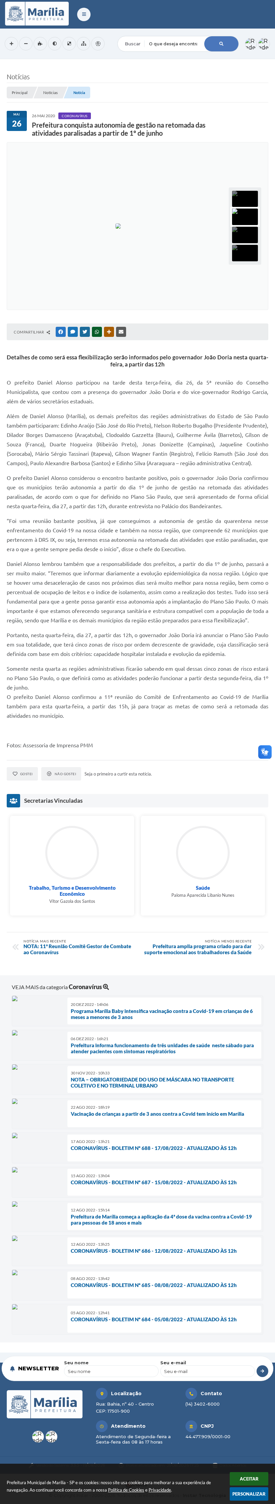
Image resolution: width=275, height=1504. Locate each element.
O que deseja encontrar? (145, 31)
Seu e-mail (173, 1362)
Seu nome (76, 1362)
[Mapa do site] (83, 43)
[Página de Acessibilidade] (98, 43)
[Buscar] (221, 43)
